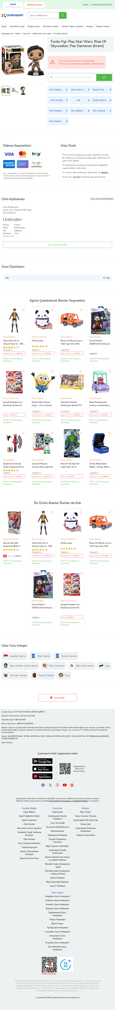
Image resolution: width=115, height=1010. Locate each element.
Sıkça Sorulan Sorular (85, 816)
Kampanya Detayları (57, 835)
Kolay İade (86, 824)
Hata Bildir (59, 698)
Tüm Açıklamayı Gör (57, 244)
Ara (63, 15)
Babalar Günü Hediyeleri (57, 908)
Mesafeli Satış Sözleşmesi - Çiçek (57, 865)
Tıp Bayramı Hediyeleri (57, 927)
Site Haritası (29, 839)
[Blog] (72, 785)
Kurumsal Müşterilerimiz (57, 827)
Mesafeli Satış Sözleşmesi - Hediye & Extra (57, 872)
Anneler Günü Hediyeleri (57, 904)
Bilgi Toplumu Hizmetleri (57, 846)
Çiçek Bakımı (29, 812)
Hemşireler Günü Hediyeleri (57, 937)
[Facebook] (43, 785)
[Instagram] (57, 785)
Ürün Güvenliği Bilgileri (102, 198)
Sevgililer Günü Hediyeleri (57, 896)
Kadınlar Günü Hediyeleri (57, 900)
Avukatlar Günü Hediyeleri (57, 931)
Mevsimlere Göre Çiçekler (29, 828)
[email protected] (28, 716)
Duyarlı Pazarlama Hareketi (57, 840)
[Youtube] (65, 785)
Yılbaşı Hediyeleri (57, 919)
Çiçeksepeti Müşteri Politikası (57, 817)
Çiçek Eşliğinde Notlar (29, 816)
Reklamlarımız (57, 831)
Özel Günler (29, 824)
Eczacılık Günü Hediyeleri (57, 942)
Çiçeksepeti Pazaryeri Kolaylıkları (86, 829)
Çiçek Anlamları (29, 820)
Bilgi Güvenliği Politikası (57, 881)
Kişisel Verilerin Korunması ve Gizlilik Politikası (57, 858)
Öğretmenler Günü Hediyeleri (57, 914)
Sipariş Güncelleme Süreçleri (29, 853)
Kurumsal (57, 808)
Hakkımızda (57, 812)
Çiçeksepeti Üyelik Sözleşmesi (57, 851)
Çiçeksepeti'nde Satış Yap (101, 4)
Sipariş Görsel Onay (29, 858)
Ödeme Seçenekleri (85, 835)
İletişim (85, 808)
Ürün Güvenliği (57, 823)
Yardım (85, 4)
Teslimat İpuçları (29, 847)
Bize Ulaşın (85, 812)
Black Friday (57, 923)
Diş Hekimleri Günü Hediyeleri (57, 948)
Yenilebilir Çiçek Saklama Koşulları (29, 834)
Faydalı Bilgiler (29, 808)
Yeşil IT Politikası (57, 886)
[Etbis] (49, 965)
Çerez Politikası (57, 877)
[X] (50, 785)
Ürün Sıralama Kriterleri (29, 843)
